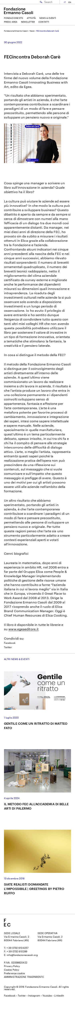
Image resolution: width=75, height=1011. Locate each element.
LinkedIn (59, 995)
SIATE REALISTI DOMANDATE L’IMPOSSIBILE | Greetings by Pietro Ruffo (34, 888)
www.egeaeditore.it (23, 629)
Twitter (8, 647)
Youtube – (48, 995)
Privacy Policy (12, 966)
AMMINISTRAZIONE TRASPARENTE (24, 976)
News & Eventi (47, 18)
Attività (31, 18)
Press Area (10, 21)
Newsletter (28, 21)
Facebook (9, 642)
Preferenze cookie (14, 973)
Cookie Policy (11, 969)
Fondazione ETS (13, 18)
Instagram (34, 995)
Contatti (43, 21)
